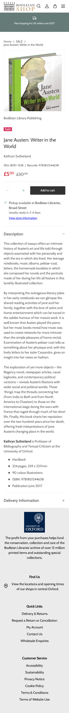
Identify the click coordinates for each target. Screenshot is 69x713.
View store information (23, 218)
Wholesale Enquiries (35, 641)
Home (7, 41)
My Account (34, 627)
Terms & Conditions (34, 693)
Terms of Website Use (34, 699)
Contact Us (34, 634)
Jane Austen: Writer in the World (23, 44)
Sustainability (34, 672)
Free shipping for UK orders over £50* (34, 23)
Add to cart (47, 190)
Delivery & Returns (34, 614)
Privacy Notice (34, 679)
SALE (19, 41)
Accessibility (34, 666)
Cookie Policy (34, 686)
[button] (55, 6)
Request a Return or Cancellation (34, 620)
